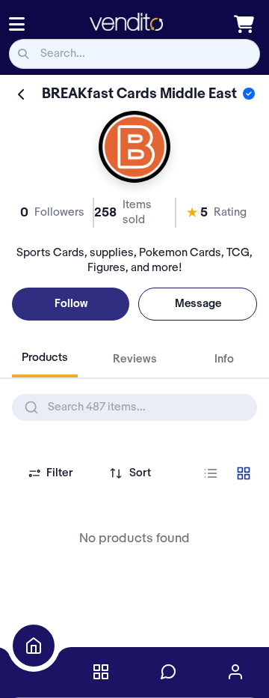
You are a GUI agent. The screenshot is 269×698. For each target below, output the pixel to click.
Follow (71, 304)
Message (198, 304)
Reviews (135, 359)
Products (45, 358)
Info (224, 359)
